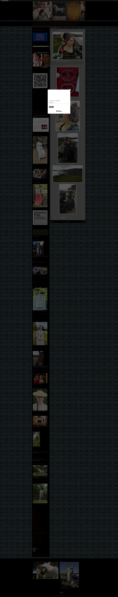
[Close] (70, 89)
